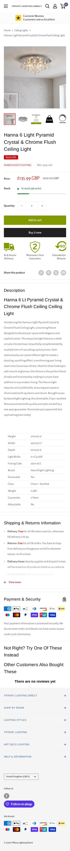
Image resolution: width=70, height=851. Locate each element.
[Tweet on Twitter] (56, 273)
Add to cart (35, 220)
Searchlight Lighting (17, 165)
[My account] (55, 6)
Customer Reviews (39, 18)
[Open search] (47, 6)
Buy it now (35, 232)
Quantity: (9, 205)
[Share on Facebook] (41, 273)
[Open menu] (6, 6)
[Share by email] (63, 273)
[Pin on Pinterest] (48, 273)
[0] (62, 6)
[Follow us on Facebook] (6, 796)
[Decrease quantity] (22, 206)
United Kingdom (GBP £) (18, 776)
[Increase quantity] (42, 206)
